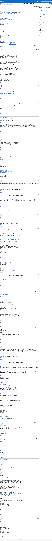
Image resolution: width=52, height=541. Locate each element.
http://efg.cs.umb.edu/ (5, 170)
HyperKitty (26, 539)
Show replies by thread (35, 47)
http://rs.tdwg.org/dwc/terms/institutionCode (6, 19)
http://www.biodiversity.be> (12, 44)
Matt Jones (4, 85)
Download (41, 10)
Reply (2, 46)
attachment (5, 100)
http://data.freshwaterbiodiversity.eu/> (6, 43)
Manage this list (30, 1)
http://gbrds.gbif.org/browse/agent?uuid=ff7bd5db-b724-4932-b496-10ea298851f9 (11, 239)
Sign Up (39, 1)
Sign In (35, 1)
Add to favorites (42, 14)
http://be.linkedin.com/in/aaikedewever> (9, 41)
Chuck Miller (5, 102)
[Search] (51, 1)
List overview (41, 8)
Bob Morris (4, 140)
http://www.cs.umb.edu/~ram (4, 172)
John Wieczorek (5, 49)
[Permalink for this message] (38, 45)
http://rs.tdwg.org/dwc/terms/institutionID (6, 20)
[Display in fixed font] (36, 45)
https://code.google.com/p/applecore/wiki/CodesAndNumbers (25, 198)
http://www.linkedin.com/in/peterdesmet (9, 270)
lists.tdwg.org (2, 1)
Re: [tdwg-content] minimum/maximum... (6, 4)
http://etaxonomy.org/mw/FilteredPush (7, 171)
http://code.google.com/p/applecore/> (13, 13)
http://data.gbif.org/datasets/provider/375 (6, 250)
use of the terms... (49, 4)
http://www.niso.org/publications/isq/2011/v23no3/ (7, 93)
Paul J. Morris (5, 117)
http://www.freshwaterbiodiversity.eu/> (6, 12)
